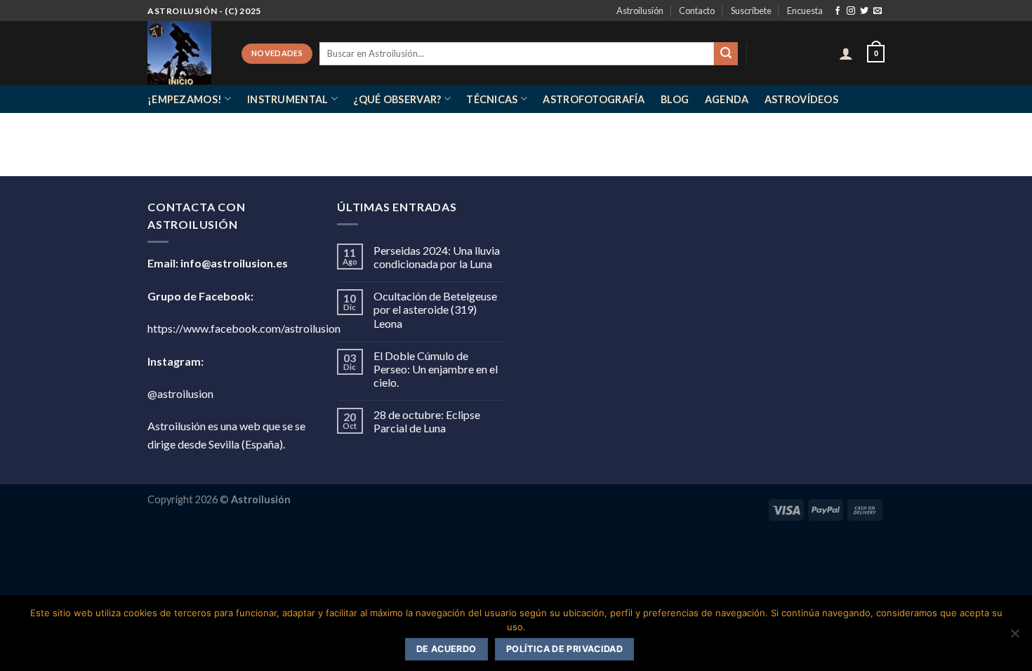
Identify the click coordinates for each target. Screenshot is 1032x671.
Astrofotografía (593, 99)
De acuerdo (446, 649)
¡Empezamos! (184, 99)
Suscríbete (751, 10)
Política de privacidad (564, 649)
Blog (675, 99)
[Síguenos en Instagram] (851, 11)
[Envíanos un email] (877, 11)
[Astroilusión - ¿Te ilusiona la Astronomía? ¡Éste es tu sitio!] (183, 53)
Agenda (727, 99)
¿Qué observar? (397, 99)
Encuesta (805, 10)
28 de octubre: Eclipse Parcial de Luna (426, 421)
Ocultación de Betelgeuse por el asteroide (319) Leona (435, 309)
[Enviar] (726, 54)
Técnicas (491, 99)
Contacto (697, 10)
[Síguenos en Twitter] (864, 11)
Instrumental (287, 99)
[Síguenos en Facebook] (837, 11)
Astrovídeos (801, 99)
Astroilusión (639, 10)
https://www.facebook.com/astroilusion (243, 328)
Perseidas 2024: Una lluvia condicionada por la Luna (436, 257)
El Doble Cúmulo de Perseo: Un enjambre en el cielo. (435, 369)
